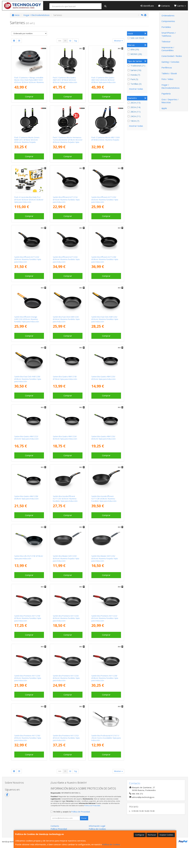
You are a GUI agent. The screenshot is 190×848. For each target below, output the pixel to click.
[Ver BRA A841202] (106, 60)
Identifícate (148, 5)
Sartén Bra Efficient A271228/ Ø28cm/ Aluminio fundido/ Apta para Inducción (104, 259)
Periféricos (166, 67)
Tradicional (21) (137, 65)
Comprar (29, 96)
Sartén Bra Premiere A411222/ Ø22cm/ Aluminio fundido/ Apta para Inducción (104, 618)
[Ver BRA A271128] (106, 479)
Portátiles (166, 27)
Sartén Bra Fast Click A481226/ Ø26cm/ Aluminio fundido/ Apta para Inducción (104, 319)
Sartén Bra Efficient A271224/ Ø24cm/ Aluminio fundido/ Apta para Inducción (27, 259)
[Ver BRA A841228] (29, 479)
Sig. (75, 40)
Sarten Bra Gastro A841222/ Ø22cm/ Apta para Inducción (26, 437)
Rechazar (152, 835)
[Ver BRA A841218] (67, 359)
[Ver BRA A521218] (29, 539)
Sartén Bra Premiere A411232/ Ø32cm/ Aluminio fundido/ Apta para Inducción (66, 738)
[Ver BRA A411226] (67, 658)
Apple (164, 108)
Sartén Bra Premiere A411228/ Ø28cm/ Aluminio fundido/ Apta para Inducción (104, 678)
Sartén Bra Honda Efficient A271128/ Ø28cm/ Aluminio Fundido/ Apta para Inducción (103, 498)
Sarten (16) (135, 70)
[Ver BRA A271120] (67, 479)
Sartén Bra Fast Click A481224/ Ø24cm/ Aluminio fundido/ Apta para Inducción (66, 319)
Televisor (166, 41)
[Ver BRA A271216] (67, 180)
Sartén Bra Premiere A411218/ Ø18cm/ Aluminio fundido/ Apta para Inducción (27, 618)
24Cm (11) (135, 116)
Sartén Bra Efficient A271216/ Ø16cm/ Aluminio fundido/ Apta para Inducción (66, 199)
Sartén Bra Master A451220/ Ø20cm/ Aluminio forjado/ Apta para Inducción (66, 558)
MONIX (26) (136, 54)
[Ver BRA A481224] (67, 299)
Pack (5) (134, 79)
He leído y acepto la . (71, 811)
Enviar (84, 818)
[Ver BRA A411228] (106, 658)
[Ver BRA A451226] (106, 539)
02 (70, 40)
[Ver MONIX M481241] (29, 120)
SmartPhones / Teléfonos (168, 34)
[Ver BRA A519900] (29, 180)
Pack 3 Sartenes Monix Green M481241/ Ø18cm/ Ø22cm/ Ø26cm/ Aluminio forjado (26, 140)
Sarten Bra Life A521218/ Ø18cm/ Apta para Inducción (28, 557)
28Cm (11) (135, 111)
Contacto (165, 5)
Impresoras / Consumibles (167, 49)
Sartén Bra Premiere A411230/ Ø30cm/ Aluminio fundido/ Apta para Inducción (27, 738)
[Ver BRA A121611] (106, 718)
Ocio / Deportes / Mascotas (169, 101)
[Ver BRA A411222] (106, 599)
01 (65, 40)
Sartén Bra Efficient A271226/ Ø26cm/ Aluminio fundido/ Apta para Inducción (66, 259)
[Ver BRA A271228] (106, 240)
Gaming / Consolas (170, 61)
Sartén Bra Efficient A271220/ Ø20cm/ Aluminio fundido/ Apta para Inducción (104, 199)
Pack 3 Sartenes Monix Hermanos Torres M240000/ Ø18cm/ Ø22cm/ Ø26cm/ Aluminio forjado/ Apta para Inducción (67, 141)
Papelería (166, 93)
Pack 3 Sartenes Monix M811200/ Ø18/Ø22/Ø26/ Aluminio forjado (105, 138)
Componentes (168, 21)
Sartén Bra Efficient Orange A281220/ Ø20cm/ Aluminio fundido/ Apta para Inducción (26, 319)
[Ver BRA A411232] (67, 718)
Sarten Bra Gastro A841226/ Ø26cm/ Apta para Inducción (103, 437)
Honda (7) (135, 74)
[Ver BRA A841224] (67, 419)
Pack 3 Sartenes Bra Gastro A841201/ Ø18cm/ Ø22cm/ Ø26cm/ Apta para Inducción (65, 80)
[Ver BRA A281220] (29, 299)
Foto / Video (167, 79)
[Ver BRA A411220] (67, 599)
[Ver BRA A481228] (29, 359)
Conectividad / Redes (171, 56)
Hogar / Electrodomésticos (170, 86)
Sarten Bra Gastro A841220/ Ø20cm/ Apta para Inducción (103, 377)
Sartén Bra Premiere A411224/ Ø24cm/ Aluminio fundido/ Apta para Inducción (27, 678)
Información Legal (97, 826)
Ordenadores (167, 15)
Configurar (139, 835)
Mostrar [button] (117, 40)
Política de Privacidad (92, 805)
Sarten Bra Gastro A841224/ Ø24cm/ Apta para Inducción (65, 437)
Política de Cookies (111, 844)
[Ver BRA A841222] (29, 419)
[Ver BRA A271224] (29, 240)
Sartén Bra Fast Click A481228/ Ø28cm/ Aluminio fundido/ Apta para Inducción (27, 379)
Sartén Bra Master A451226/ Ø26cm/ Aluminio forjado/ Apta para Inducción (104, 558)
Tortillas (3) (135, 83)
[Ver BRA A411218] (29, 599)
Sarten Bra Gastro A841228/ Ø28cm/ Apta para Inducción (26, 497)
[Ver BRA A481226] (106, 299)
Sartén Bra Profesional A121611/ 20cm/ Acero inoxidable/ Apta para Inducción (106, 738)
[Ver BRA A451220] (67, 539)
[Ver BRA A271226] (67, 240)
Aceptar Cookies (166, 835)
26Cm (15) (135, 102)
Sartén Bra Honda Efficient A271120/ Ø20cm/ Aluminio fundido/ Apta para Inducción (65, 498)
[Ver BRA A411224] (29, 658)
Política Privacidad (59, 829)
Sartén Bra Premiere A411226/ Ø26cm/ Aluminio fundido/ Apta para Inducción (66, 678)
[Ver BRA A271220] (106, 180)
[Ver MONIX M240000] (67, 120)
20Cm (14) (135, 107)
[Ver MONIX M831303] (29, 60)
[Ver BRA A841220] (106, 359)
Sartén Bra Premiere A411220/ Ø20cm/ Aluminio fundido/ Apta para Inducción (66, 618)
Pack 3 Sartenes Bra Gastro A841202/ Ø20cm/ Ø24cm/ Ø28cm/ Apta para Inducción (103, 80)
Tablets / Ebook (169, 73)
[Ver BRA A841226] (106, 419)
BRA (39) (134, 49)
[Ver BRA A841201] (67, 60)
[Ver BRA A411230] (29, 718)
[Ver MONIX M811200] (106, 120)
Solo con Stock (137, 37)
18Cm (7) (134, 120)
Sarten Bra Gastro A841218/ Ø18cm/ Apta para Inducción (65, 377)
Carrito (180, 5)
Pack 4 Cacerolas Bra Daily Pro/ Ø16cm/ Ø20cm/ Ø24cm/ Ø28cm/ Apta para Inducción (28, 199)
